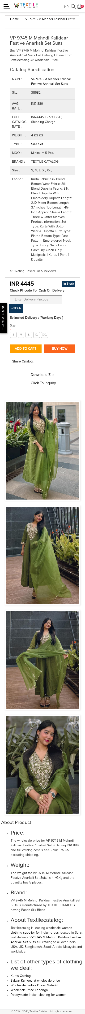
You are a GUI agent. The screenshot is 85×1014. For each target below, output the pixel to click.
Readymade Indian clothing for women (39, 995)
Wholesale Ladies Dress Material (34, 985)
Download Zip (42, 375)
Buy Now (59, 348)
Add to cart (25, 348)
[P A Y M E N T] (0, 329)
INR (66, 7)
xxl (44, 334)
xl (36, 334)
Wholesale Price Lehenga (29, 990)
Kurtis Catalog (21, 976)
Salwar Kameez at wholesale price (35, 980)
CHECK (16, 308)
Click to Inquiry (43, 383)
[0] (79, 8)
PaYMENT (3, 318)
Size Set (37, 144)
